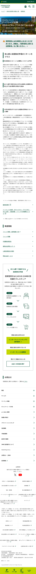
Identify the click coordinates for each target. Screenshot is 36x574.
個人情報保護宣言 (26, 490)
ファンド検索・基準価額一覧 (11, 232)
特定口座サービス (8, 256)
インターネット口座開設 (18, 352)
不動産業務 (4, 433)
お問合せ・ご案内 (6, 455)
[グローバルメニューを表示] (33, 6)
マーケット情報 (5, 401)
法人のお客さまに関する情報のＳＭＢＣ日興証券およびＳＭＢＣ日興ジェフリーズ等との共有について (9, 502)
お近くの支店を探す (18, 364)
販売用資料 (6, 205)
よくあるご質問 (5, 412)
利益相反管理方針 (26, 525)
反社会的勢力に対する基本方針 (8, 534)
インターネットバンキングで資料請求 (18, 341)
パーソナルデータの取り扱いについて (9, 494)
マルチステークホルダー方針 (8, 546)
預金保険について (9, 525)
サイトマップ (27, 500)
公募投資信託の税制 (8, 251)
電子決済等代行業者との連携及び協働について (9, 541)
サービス (3, 396)
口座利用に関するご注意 (26, 546)
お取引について (9, 521)
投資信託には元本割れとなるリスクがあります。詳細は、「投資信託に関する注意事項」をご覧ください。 (19, 43)
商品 (2, 390)
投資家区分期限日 (26, 481)
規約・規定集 (9, 490)
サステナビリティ (5, 450)
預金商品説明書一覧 (27, 521)
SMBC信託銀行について (7, 444)
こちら (25, 381)
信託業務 (3, 428)
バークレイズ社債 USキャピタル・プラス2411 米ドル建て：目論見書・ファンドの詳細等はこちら (16, 211)
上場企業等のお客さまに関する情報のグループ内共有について (27, 495)
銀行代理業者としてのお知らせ (26, 530)
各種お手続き (4, 417)
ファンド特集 (6, 236)
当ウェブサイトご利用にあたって (26, 540)
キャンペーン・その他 (7, 406)
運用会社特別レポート (9, 246)
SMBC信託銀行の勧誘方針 (8, 530)
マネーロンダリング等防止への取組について (27, 534)
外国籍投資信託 (7, 241)
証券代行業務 (4, 439)
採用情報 (3, 461)
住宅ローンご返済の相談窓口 (8, 481)
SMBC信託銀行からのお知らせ (8, 485)
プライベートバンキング (7, 423)
